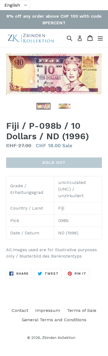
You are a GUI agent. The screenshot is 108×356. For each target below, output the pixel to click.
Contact (20, 310)
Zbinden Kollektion (58, 338)
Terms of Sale (81, 310)
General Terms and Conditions (54, 319)
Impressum (47, 310)
